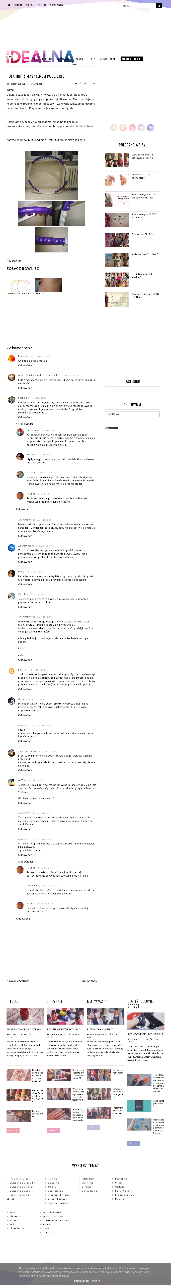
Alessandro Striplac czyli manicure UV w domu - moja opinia (77, 1114)
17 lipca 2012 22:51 (37, 398)
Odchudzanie (89, 1191)
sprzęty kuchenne (58, 1199)
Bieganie (15, 1216)
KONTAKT (41, 5)
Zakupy (78, 59)
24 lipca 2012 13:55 (42, 839)
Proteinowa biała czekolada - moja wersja (36, 1029)
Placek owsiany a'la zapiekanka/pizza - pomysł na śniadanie (37, 1075)
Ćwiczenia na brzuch (22, 1187)
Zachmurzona (26, 545)
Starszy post (89, 980)
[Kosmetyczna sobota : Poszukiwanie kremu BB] (59, 1080)
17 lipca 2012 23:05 (34, 572)
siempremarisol (27, 750)
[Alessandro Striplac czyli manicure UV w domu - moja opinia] (59, 1119)
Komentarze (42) (18, 1034)
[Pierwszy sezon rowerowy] (19, 1121)
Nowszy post (14, 980)
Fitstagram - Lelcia (100, 1029)
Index (25, 980)
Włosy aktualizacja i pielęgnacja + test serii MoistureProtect (78, 1094)
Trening (32, 59)
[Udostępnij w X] (85, 83)
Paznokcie (121, 1178)
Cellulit (119, 1187)
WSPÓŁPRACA (56, 5)
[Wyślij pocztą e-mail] (94, 83)
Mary (39, 94)
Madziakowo (25, 356)
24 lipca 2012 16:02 (46, 904)
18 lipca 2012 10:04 (35, 699)
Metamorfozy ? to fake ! (145, 254)
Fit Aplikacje (17, 1228)
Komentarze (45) (58, 1034)
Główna (18, 5)
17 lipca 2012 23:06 (43, 455)
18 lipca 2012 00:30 (39, 594)
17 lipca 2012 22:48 (70, 375)
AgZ (20, 780)
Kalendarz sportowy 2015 (158, 1104)
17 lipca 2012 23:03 (45, 546)
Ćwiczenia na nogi (20, 1191)
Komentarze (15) (139, 1039)
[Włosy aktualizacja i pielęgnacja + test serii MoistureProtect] (59, 1099)
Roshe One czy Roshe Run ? (145, 1034)
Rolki (13, 1224)
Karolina (23, 594)
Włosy (119, 1183)
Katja (21, 699)
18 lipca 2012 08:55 (37, 670)
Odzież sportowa (53, 1212)
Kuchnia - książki (58, 1203)
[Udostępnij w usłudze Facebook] (80, 83)
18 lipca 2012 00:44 (42, 617)
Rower (13, 1212)
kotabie (22, 397)
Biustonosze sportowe (56, 1220)
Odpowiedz (25, 365)
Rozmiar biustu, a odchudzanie (141, 176)
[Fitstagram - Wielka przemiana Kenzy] (99, 1118)
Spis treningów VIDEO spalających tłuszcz (144, 196)
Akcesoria (49, 1224)
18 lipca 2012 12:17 (42, 813)
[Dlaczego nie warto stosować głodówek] (99, 1099)
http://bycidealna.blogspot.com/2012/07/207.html (62, 126)
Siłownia (15, 1220)
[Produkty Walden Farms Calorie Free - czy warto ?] (19, 1100)
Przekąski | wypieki (59, 1195)
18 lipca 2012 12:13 (33, 780)
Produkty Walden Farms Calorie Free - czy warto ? (37, 1096)
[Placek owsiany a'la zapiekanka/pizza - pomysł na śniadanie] (19, 1080)
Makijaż (119, 1199)
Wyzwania (63, 59)
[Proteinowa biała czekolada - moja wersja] (25, 1024)
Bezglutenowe (56, 1191)
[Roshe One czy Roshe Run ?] (145, 1028)
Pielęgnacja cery (124, 1195)
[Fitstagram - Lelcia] (105, 1024)
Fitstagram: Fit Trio (142, 234)
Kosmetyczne (108, 59)
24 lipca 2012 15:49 (50, 886)
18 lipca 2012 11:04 (47, 751)
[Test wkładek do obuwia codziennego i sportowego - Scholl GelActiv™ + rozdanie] (139, 1085)
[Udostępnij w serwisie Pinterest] (76, 83)
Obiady (52, 1187)
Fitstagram (88, 1178)
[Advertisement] (32, 321)
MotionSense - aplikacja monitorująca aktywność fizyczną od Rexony (158, 1126)
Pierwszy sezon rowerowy (37, 1114)
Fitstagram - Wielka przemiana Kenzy (118, 1112)
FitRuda (31, 430)
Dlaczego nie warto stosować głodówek (143, 156)
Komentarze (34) (98, 1034)
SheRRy (22, 669)
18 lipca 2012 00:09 (46, 473)
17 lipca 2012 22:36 (43, 356)
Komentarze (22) (16, 84)
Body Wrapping (124, 1191)
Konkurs (48, 1232)
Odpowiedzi (25, 423)
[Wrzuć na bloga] (90, 83)
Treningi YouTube (20, 1178)
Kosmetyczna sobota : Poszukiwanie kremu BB (78, 1074)
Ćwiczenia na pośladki (22, 1183)
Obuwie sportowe (53, 1216)
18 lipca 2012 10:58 (42, 725)
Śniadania (53, 1183)
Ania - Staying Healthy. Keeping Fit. (39, 375)
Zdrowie (87, 1187)
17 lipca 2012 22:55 (46, 430)
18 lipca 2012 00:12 (46, 494)
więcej (13, 1130)
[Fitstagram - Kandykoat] (99, 1080)
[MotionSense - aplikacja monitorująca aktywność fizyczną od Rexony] (139, 1130)
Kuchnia (47, 59)
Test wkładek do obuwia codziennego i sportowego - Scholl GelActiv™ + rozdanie (158, 1083)
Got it (96, 1281)
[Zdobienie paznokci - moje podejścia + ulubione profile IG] (65, 1024)
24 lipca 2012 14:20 (46, 868)
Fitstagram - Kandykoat (118, 1071)
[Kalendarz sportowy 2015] (139, 1111)
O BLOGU (30, 5)
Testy (92, 59)
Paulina (31, 493)
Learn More (80, 1281)
